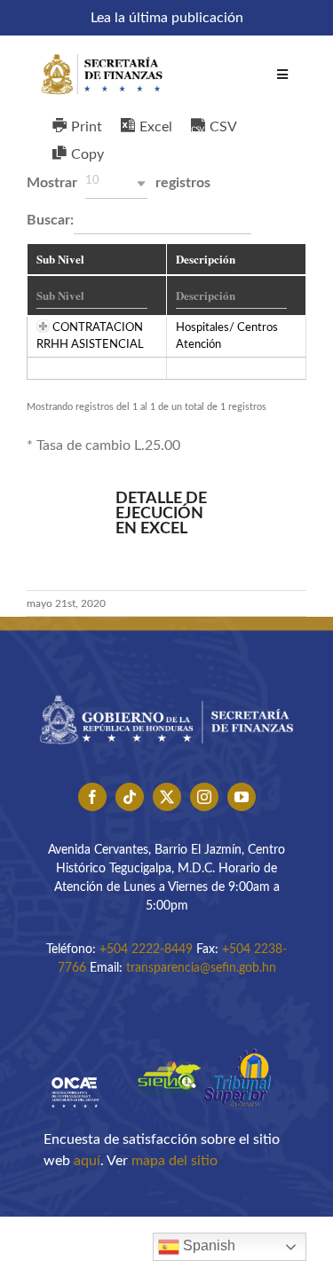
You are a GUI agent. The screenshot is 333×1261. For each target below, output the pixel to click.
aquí (87, 1161)
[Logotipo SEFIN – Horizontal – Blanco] (102, 51)
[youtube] (241, 797)
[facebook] (92, 797)
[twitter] (167, 797)
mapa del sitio (174, 1161)
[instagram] (204, 797)
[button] (116, 183)
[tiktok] (129, 797)
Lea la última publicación (167, 18)
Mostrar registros (118, 182)
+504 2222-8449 (146, 949)
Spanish (207, 1245)
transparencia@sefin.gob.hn (201, 968)
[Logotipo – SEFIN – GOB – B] (166, 690)
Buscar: (50, 220)
